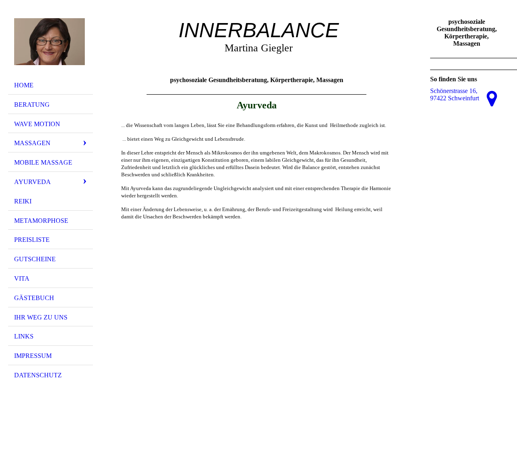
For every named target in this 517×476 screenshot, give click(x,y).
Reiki (23, 201)
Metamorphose (41, 220)
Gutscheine (35, 259)
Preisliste (32, 239)
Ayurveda (32, 181)
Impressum (33, 355)
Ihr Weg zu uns (40, 317)
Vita (21, 278)
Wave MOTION (37, 124)
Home (24, 85)
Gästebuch (34, 297)
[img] (50, 41)
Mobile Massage (43, 162)
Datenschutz (38, 375)
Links (24, 336)
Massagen (32, 143)
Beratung (32, 104)
